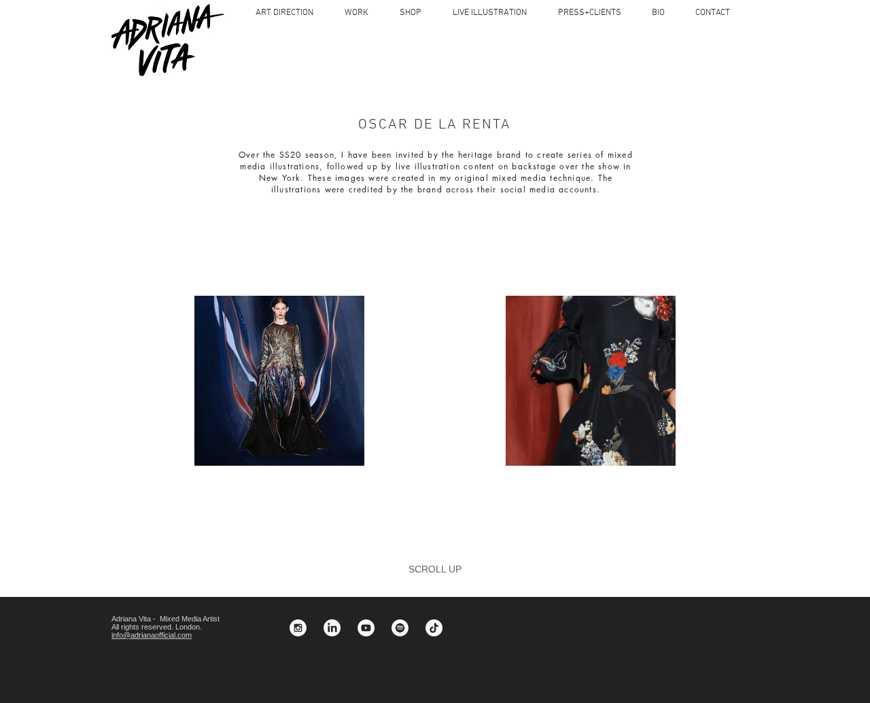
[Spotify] (400, 627)
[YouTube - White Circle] (366, 627)
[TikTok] (433, 627)
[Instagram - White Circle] (298, 627)
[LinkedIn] (332, 627)
